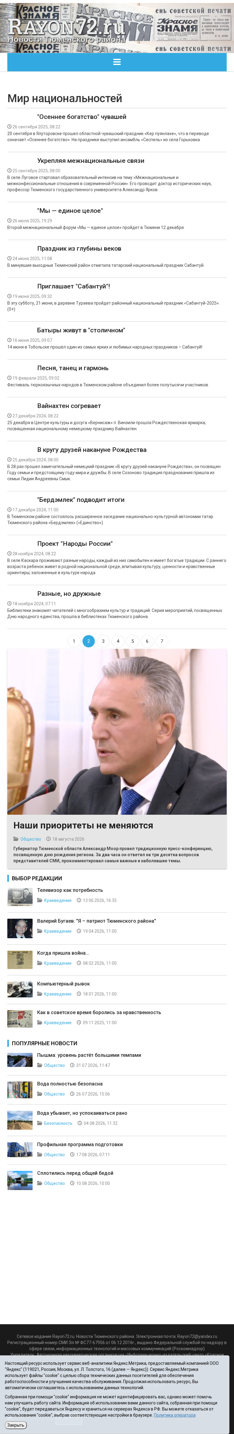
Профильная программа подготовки (80, 1144)
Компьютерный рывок (63, 984)
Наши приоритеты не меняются (83, 825)
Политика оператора (175, 1415)
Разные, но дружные (69, 593)
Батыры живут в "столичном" (81, 330)
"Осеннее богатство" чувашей (81, 116)
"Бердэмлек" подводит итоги (81, 499)
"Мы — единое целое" (70, 210)
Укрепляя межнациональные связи (90, 160)
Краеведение (58, 900)
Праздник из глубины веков (79, 248)
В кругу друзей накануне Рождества (92, 449)
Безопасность (58, 1123)
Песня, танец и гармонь (72, 368)
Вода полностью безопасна (70, 1084)
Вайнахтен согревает (69, 405)
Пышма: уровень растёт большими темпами (89, 1055)
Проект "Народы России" (75, 543)
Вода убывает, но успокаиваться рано (82, 1113)
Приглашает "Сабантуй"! (73, 286)
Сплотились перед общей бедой (75, 1173)
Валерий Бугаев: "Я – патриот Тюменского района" (96, 921)
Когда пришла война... (63, 953)
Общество (30, 839)
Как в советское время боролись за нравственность (99, 1012)
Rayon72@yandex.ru (197, 1336)
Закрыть (15, 1425)
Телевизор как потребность (70, 890)
